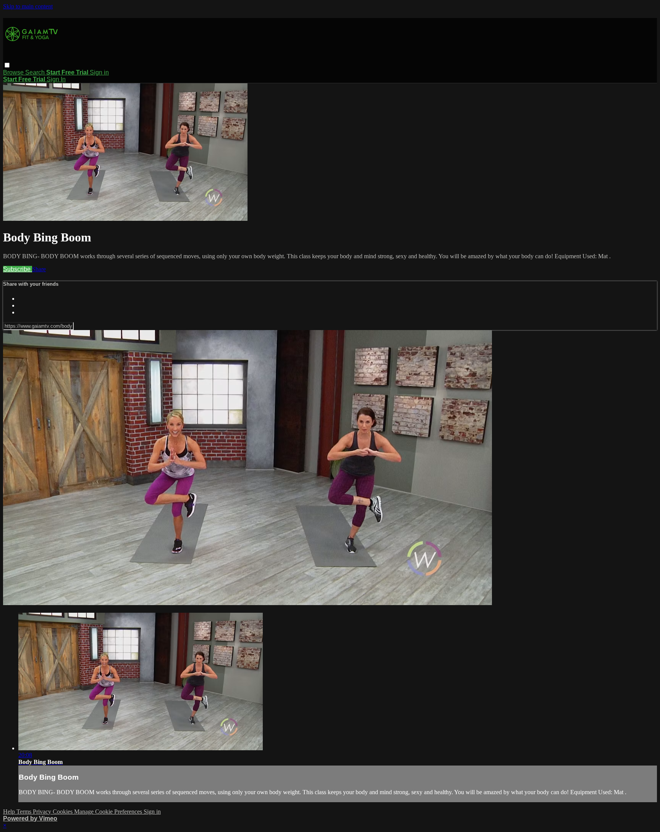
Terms (24, 811)
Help (9, 811)
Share (39, 269)
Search (35, 72)
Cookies (63, 811)
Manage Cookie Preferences (109, 811)
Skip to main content (28, 6)
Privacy (43, 811)
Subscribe (17, 269)
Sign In (56, 79)
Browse (14, 72)
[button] (7, 65)
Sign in (99, 72)
